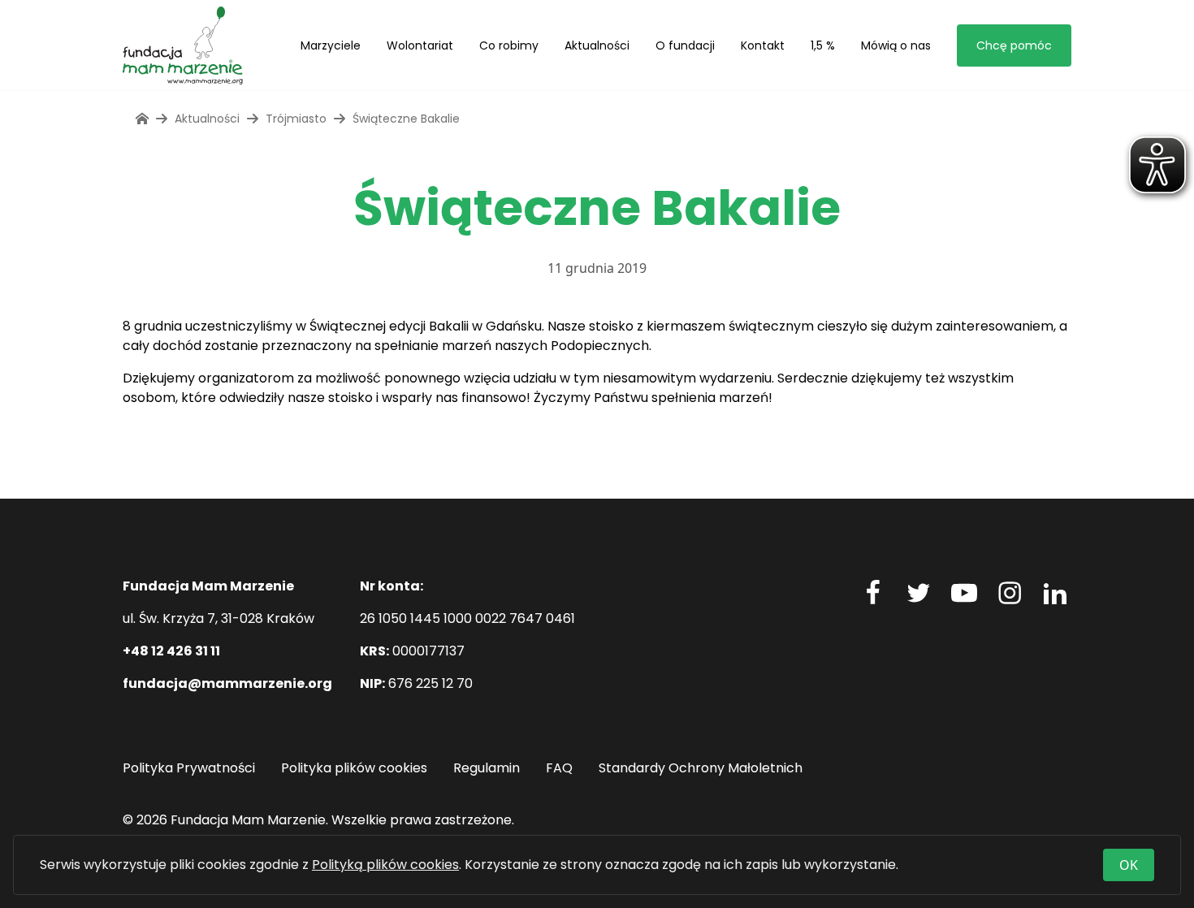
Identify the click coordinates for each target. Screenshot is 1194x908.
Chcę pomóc (1014, 45)
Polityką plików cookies (385, 864)
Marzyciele (331, 45)
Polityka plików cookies (354, 768)
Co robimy (509, 45)
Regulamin (486, 768)
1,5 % (823, 45)
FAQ (559, 768)
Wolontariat (420, 45)
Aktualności (597, 45)
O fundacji (685, 45)
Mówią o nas (896, 45)
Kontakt (763, 45)
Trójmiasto (296, 118)
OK (1128, 865)
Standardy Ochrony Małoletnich (700, 768)
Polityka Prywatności (189, 768)
